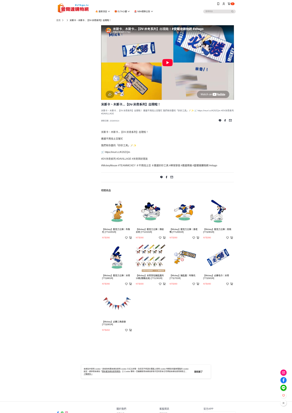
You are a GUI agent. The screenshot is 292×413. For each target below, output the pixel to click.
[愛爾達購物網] (73, 8)
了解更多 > (88, 374)
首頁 (58, 20)
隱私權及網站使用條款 (111, 371)
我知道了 (198, 371)
